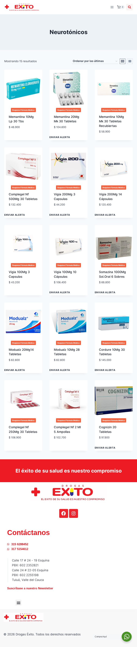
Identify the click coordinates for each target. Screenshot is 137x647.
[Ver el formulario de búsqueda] (129, 7)
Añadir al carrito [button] (22, 132)
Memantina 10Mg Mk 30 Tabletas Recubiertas (111, 121)
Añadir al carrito (67, 132)
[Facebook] (63, 513)
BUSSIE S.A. (107, 365)
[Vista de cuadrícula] (122, 61)
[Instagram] (73, 513)
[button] (18, 603)
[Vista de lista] (130, 61)
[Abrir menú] (112, 7)
